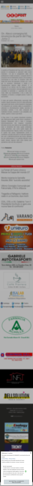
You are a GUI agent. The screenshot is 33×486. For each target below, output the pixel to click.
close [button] (31, 453)
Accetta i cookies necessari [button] (16, 482)
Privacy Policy (12, 458)
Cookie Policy (5, 458)
